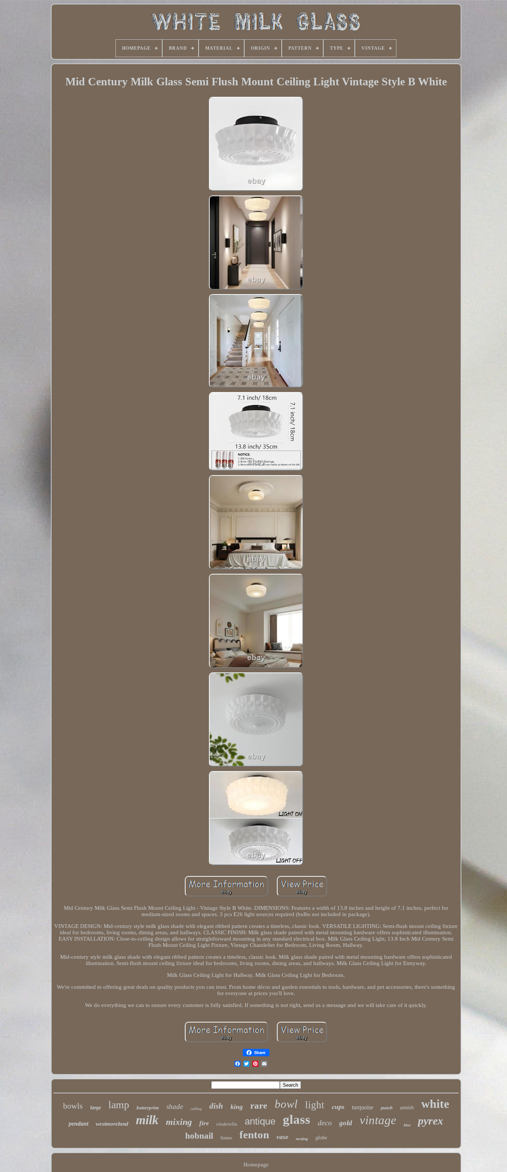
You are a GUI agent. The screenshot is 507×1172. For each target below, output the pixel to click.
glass (296, 1119)
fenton (254, 1134)
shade (174, 1106)
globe (321, 1137)
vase (282, 1136)
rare (258, 1105)
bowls (73, 1105)
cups (338, 1106)
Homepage (256, 1165)
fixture (226, 1137)
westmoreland (112, 1124)
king (236, 1106)
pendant (78, 1123)
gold (345, 1123)
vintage (378, 1120)
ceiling (196, 1108)
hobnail (199, 1135)
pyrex (430, 1121)
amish (407, 1107)
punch (387, 1107)
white (435, 1103)
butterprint (148, 1107)
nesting (302, 1138)
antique (260, 1121)
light (314, 1104)
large (95, 1107)
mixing (179, 1122)
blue (407, 1125)
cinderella (226, 1124)
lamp (118, 1104)
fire (204, 1123)
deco (325, 1123)
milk (147, 1120)
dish (216, 1106)
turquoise (362, 1107)
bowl (286, 1103)
